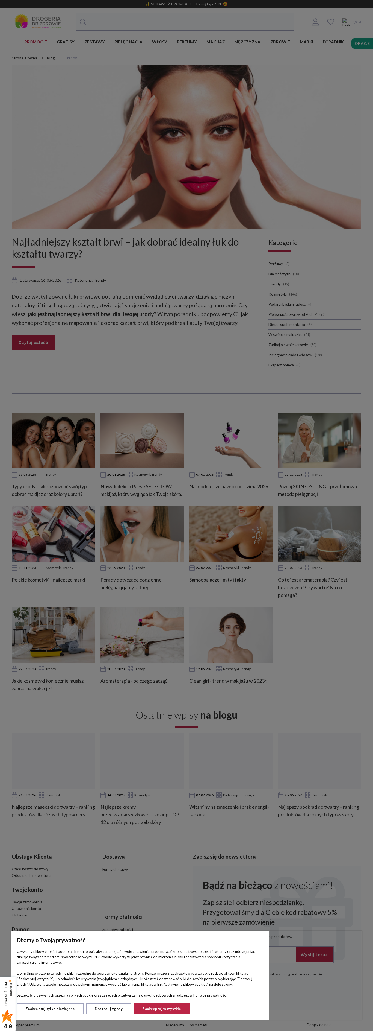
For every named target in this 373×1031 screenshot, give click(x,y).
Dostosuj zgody (109, 1009)
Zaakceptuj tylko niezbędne (50, 1009)
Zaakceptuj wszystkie (161, 1009)
